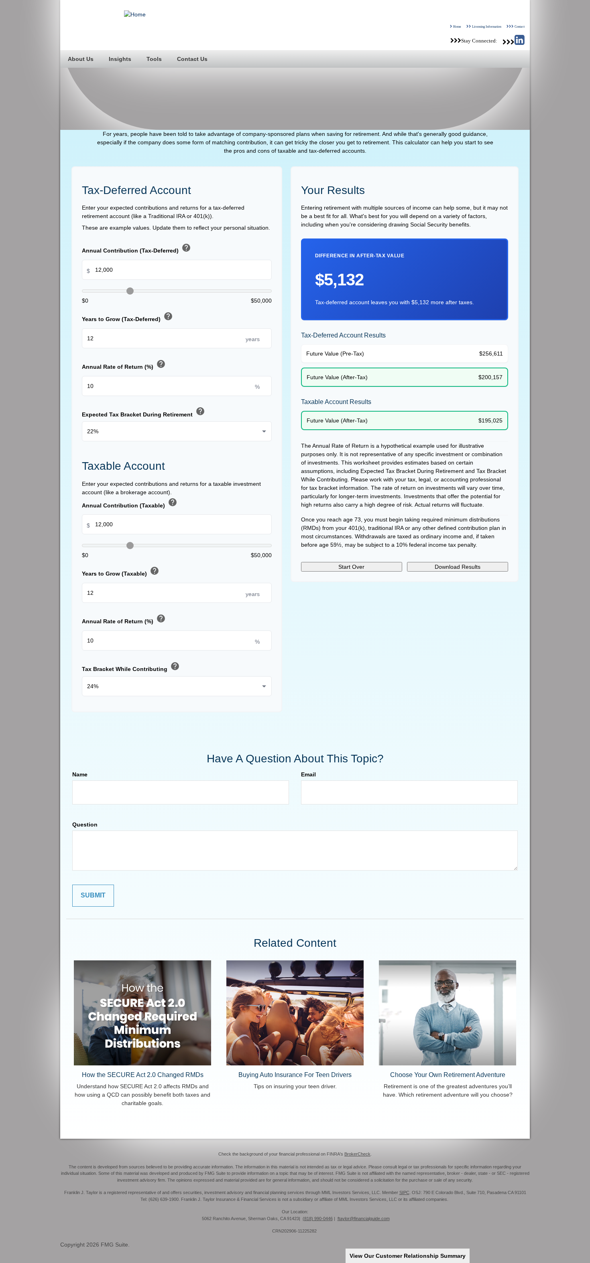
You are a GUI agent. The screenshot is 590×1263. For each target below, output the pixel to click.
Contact (520, 26)
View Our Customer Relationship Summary (408, 1256)
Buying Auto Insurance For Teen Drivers (295, 1074)
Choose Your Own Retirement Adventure (447, 1074)
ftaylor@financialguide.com (364, 1218)
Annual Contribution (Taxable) (129, 503)
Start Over (351, 567)
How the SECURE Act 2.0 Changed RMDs (142, 1074)
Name (79, 774)
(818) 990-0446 (318, 1218)
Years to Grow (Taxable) (120, 572)
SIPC (404, 1192)
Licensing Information (486, 26)
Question (85, 824)
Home (457, 26)
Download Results (457, 567)
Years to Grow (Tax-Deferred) (127, 317)
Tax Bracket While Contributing (131, 667)
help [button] (186, 248)
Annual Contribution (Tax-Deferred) (136, 249)
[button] (80, 59)
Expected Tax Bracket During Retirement (143, 412)
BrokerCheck (357, 1154)
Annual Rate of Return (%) (124, 365)
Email (308, 774)
